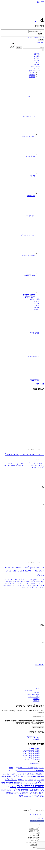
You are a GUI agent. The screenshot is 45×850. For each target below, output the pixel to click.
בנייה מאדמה (25, 771)
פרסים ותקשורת (33, 697)
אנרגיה (30, 768)
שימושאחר (9, 793)
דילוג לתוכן (40, 2)
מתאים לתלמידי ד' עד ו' (31, 753)
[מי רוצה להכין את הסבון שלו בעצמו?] (26, 428)
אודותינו (36, 64)
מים (23, 779)
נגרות (13, 786)
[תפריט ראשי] (43, 50)
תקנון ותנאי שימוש (33, 695)
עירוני (8, 786)
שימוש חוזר (28, 796)
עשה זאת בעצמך (36, 789)
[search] (33, 47)
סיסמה (40, 34)
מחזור (26, 779)
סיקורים (36, 58)
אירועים (36, 60)
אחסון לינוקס (34, 739)
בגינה (15, 767)
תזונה (21, 796)
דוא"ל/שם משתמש (35, 31)
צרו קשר (36, 309)
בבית (20, 768)
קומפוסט (4, 790)
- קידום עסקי (39, 665)
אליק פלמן (40, 575)
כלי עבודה (14, 776)
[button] (22, 655)
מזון (38, 779)
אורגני (36, 768)
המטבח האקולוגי (35, 773)
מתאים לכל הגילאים (32, 759)
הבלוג (37, 62)
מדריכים (36, 54)
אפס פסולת (25, 768)
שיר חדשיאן (40, 459)
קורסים (36, 68)
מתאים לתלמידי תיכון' (31, 757)
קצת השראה (18, 793)
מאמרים (36, 56)
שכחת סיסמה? (39, 38)
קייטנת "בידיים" (36, 792)
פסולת (25, 790)
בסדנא (19, 771)
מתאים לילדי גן (34, 749)
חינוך (20, 774)
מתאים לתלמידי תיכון (30, 786)
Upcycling (41, 768)
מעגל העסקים (34, 66)
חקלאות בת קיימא (13, 774)
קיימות (25, 792)
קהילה (9, 790)
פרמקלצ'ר (17, 789)
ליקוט (42, 780)
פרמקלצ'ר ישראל (33, 737)
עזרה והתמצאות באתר (31, 690)
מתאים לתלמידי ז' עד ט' (31, 755)
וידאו (24, 774)
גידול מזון (12, 770)
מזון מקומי (32, 779)
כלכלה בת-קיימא (6, 776)
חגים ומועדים (34, 763)
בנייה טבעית (32, 771)
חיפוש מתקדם (30, 297)
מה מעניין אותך (34, 70)
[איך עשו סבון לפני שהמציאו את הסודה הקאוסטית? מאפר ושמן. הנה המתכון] (26, 541)
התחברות (40, 814)
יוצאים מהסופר (36, 776)
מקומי (20, 780)
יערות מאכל (24, 776)
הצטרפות (30, 38)
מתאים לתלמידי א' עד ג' (31, 751)
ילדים (30, 776)
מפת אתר (36, 701)
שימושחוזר (38, 795)
